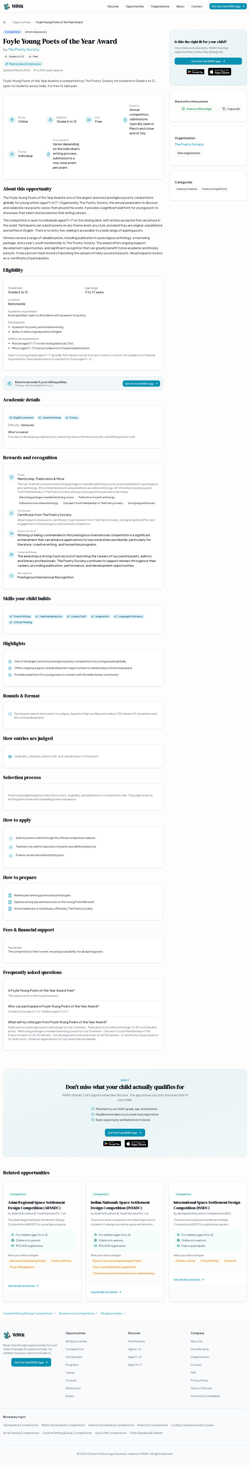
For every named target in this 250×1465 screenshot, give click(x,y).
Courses (71, 1380)
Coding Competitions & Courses (192, 1425)
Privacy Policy (199, 1380)
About (180, 6)
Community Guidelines (205, 1396)
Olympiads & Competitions (20, 1425)
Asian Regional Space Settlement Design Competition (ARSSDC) (36, 1205)
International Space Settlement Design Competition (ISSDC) (207, 1205)
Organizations (160, 6)
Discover (113, 6)
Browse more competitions (77, 1313)
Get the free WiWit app (226, 6)
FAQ (193, 1372)
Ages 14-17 (135, 1364)
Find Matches (136, 1341)
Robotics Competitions (152, 1425)
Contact (196, 6)
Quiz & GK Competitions (111, 1433)
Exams (70, 1396)
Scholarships (74, 1357)
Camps (70, 1372)
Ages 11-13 (135, 1357)
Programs (72, 1364)
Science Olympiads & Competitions (111, 1425)
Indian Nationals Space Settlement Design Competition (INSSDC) (120, 1205)
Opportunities (135, 6)
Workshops (73, 1388)
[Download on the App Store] (219, 72)
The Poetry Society (23, 49)
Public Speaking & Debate (146, 1433)
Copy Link (233, 109)
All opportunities (111, 1313)
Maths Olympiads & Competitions (63, 1425)
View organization (188, 153)
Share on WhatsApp (199, 109)
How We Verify (200, 1349)
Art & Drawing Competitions (21, 1433)
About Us (196, 1341)
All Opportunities (76, 1341)
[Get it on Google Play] (195, 72)
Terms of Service (201, 1388)
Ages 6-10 (134, 1349)
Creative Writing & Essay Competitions (28, 1313)
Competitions (75, 1349)
